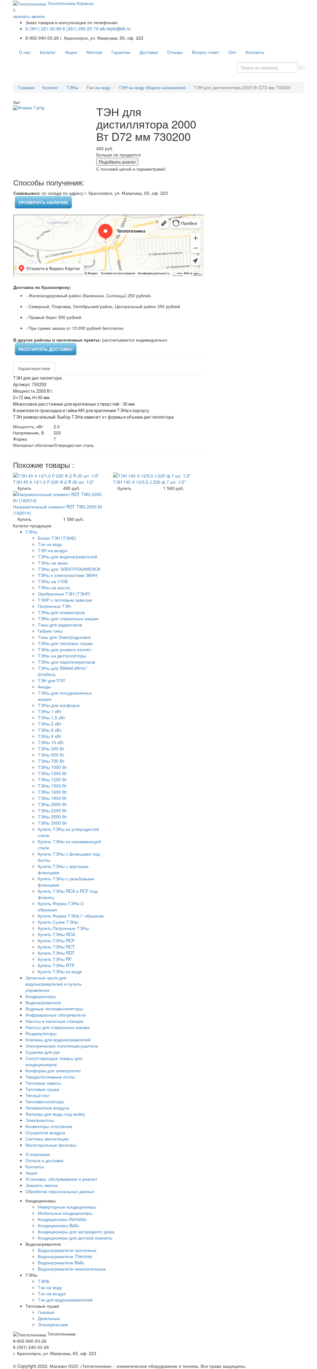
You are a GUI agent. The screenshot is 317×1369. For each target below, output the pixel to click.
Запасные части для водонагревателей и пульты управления (53, 983)
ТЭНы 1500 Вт (52, 786)
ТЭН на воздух (52, 550)
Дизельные (49, 1318)
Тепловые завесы (43, 1083)
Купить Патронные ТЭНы (63, 928)
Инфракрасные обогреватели (55, 1015)
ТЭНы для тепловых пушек (65, 643)
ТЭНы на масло (54, 587)
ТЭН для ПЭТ (52, 680)
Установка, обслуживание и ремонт (61, 1179)
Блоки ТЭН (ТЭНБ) (57, 538)
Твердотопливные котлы (50, 1077)
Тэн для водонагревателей (65, 1300)
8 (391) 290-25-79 (80, 28)
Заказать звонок (41, 1185)
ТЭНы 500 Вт (51, 755)
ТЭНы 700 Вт (51, 761)
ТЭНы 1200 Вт (52, 773)
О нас (25, 52)
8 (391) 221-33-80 (43, 28)
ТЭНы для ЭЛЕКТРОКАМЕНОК (69, 569)
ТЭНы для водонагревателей (67, 556)
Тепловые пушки (42, 1089)
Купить (24, 488)
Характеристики (34, 368)
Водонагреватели (43, 1002)
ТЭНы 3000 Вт (52, 823)
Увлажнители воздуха (47, 1108)
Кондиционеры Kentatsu (62, 1219)
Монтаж (94, 52)
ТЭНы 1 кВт (49, 711)
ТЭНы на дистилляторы (62, 655)
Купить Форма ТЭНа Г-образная (71, 916)
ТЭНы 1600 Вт (52, 792)
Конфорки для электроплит (53, 1070)
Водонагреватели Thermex (65, 1256)
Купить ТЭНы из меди (60, 971)
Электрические (53, 1324)
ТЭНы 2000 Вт (52, 804)
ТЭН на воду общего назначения (152, 87)
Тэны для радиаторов (60, 624)
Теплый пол (37, 1095)
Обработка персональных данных (59, 1191)
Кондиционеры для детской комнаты (75, 1238)
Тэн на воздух (52, 1293)
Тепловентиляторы (44, 1101)
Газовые (46, 1312)
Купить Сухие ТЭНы (58, 922)
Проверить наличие (43, 202)
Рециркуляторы (41, 1033)
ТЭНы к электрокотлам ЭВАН (67, 575)
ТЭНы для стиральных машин (68, 618)
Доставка (149, 52)
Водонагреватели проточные (67, 1250)
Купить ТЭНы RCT (56, 947)
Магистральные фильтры (50, 1145)
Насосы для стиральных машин (57, 1027)
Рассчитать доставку (46, 349)
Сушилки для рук (42, 1052)
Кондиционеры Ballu (58, 1225)
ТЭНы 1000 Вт (52, 767)
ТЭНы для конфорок (59, 705)
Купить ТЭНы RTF (56, 965)
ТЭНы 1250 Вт (52, 779)
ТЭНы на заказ (53, 563)
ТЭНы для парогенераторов (66, 662)
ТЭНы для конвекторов (61, 612)
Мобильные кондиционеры (65, 1213)
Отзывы (175, 52)
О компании (37, 1154)
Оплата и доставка (44, 1160)
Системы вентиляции (47, 1139)
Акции (71, 52)
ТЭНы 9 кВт (49, 736)
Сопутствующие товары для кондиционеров (53, 1061)
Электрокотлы (39, 1120)
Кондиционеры (40, 996)
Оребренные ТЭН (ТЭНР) (64, 594)
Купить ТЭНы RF (55, 959)
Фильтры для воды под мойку (55, 1114)
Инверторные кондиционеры (67, 1207)
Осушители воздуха (45, 1132)
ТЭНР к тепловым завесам (65, 600)
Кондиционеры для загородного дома (76, 1231)
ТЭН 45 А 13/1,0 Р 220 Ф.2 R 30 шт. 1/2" (53, 482)
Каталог (48, 52)
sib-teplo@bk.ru (115, 28)
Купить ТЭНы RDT (56, 953)
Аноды (44, 686)
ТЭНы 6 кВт (49, 730)
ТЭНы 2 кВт (49, 724)
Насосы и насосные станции (54, 1021)
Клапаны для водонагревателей (58, 1039)
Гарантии (120, 52)
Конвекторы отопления (48, 1126)
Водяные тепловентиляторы (54, 1008)
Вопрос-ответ (205, 52)
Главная (26, 87)
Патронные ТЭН (54, 606)
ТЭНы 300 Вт (51, 748)
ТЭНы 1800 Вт (52, 798)
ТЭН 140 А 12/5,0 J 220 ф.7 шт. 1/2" (149, 482)
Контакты (254, 52)
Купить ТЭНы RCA (56, 934)
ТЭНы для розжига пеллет (64, 649)
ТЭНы (72, 87)
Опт (232, 52)
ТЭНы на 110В (52, 581)
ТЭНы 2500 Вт (52, 816)
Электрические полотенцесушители (61, 1046)
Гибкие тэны (50, 631)
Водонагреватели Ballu (61, 1262)
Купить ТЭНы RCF (56, 940)
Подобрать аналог (117, 162)
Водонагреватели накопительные (72, 1269)
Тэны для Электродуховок (64, 637)
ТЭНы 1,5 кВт (51, 717)
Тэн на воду (98, 87)
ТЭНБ (44, 1281)
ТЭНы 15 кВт (51, 742)
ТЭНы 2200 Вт (52, 810)
